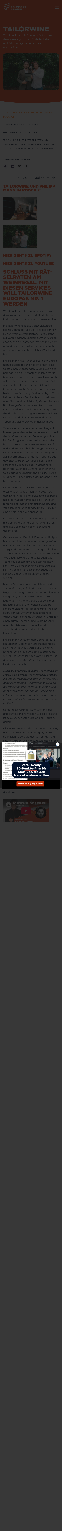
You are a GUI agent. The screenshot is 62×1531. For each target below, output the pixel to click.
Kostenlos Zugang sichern (30, 783)
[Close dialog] (57, 744)
